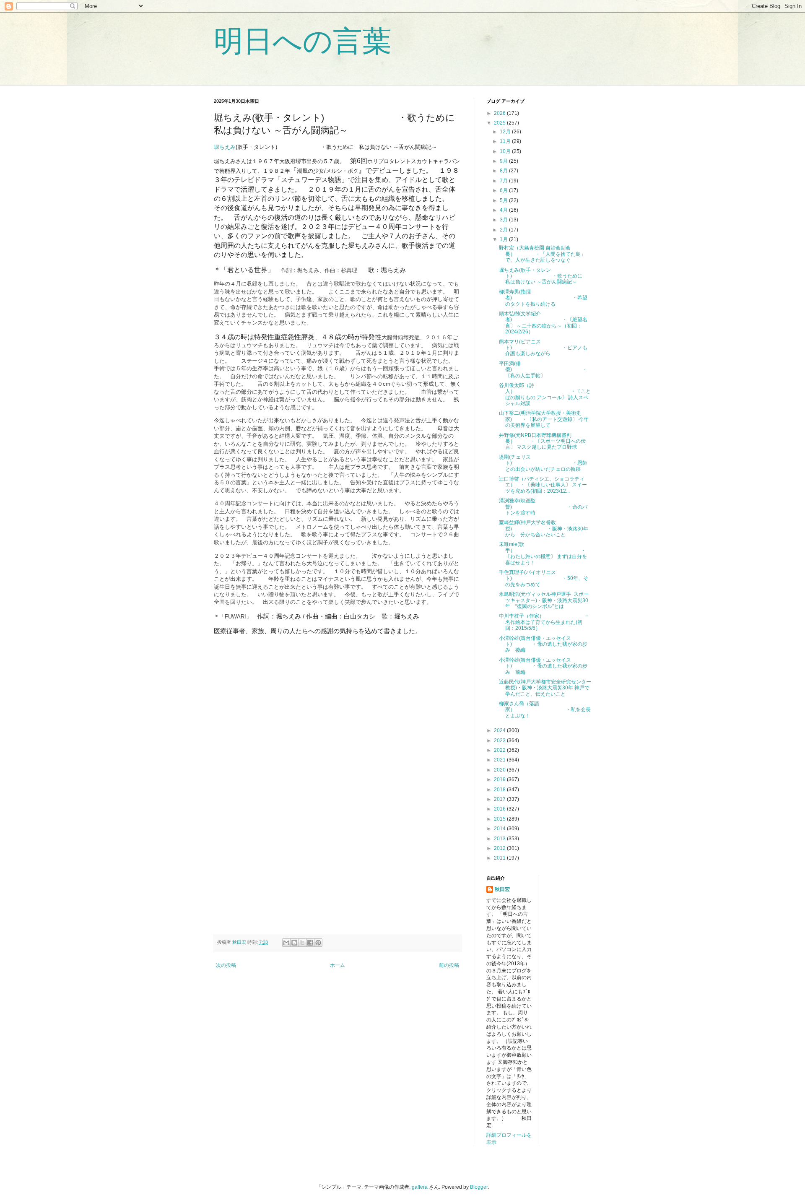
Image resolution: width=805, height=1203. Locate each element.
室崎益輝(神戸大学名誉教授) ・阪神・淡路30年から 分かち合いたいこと (543, 529)
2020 (500, 770)
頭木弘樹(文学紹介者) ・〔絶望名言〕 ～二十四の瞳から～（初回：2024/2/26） (543, 323)
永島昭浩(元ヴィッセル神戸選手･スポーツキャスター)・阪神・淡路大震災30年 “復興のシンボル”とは (544, 600)
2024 (500, 730)
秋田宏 (502, 889)
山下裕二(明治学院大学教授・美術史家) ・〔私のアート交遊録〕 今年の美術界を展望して (544, 419)
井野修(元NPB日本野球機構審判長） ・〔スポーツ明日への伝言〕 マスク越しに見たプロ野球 (542, 441)
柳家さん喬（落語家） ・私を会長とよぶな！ (545, 710)
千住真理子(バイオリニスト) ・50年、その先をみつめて (543, 578)
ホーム (337, 965)
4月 (504, 210)
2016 (500, 809)
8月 (504, 171)
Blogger (479, 1187)
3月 (504, 220)
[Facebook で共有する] (310, 942)
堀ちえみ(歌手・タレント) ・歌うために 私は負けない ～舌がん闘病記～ (543, 276)
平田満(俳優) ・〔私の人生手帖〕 (543, 370)
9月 (504, 161)
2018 (500, 789)
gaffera (420, 1187)
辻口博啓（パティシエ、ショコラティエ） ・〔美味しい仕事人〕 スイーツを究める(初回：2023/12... (543, 485)
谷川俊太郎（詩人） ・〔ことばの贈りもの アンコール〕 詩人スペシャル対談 (545, 394)
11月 (506, 141)
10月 (506, 151)
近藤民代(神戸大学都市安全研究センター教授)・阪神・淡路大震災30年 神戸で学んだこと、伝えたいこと (545, 688)
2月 (504, 230)
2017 (500, 799)
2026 (500, 113)
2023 (500, 740)
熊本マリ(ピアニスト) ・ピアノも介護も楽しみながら (543, 348)
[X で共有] (302, 942)
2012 (500, 848)
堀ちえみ (225, 147)
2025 (500, 123)
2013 (500, 839)
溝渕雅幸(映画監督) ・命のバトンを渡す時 (543, 507)
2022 (500, 750)
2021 (500, 760)
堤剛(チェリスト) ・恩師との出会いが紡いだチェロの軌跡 (543, 463)
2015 (500, 819)
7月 (504, 181)
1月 (504, 239)
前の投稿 (449, 965)
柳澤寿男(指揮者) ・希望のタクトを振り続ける (543, 298)
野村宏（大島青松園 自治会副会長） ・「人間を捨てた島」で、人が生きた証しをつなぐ (542, 254)
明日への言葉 (303, 41)
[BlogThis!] (294, 942)
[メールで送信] (286, 942)
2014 (500, 828)
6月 (504, 190)
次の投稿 (226, 965)
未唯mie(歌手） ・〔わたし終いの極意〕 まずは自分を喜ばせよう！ (543, 553)
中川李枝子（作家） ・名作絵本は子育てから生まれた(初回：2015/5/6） (544, 622)
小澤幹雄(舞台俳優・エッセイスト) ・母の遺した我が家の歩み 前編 (543, 666)
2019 (500, 779)
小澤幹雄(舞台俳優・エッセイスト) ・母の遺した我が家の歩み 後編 (543, 644)
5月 (504, 200)
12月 (506, 132)
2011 (500, 858)
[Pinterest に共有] (318, 942)
